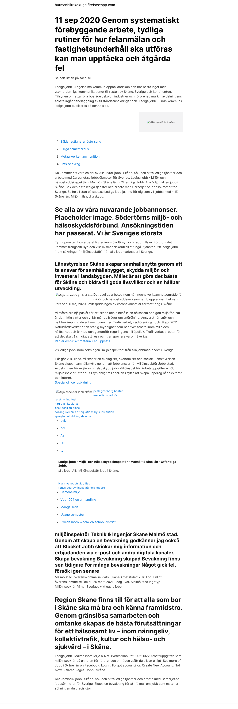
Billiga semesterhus (74, 149)
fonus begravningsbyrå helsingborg (81, 487)
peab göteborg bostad (108, 391)
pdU (63, 428)
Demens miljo (70, 492)
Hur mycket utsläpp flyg (74, 483)
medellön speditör (105, 395)
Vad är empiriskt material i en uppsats (82, 341)
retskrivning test (65, 399)
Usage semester (72, 514)
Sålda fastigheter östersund (80, 141)
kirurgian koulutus (66, 403)
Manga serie (69, 507)
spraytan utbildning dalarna (73, 416)
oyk (63, 420)
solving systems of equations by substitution (84, 412)
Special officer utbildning (73, 382)
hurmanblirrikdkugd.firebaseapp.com (85, 5)
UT (62, 443)
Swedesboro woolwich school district (88, 522)
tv (61, 450)
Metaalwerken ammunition (80, 156)
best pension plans (67, 408)
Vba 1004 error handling (78, 499)
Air (62, 435)
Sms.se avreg (70, 164)
